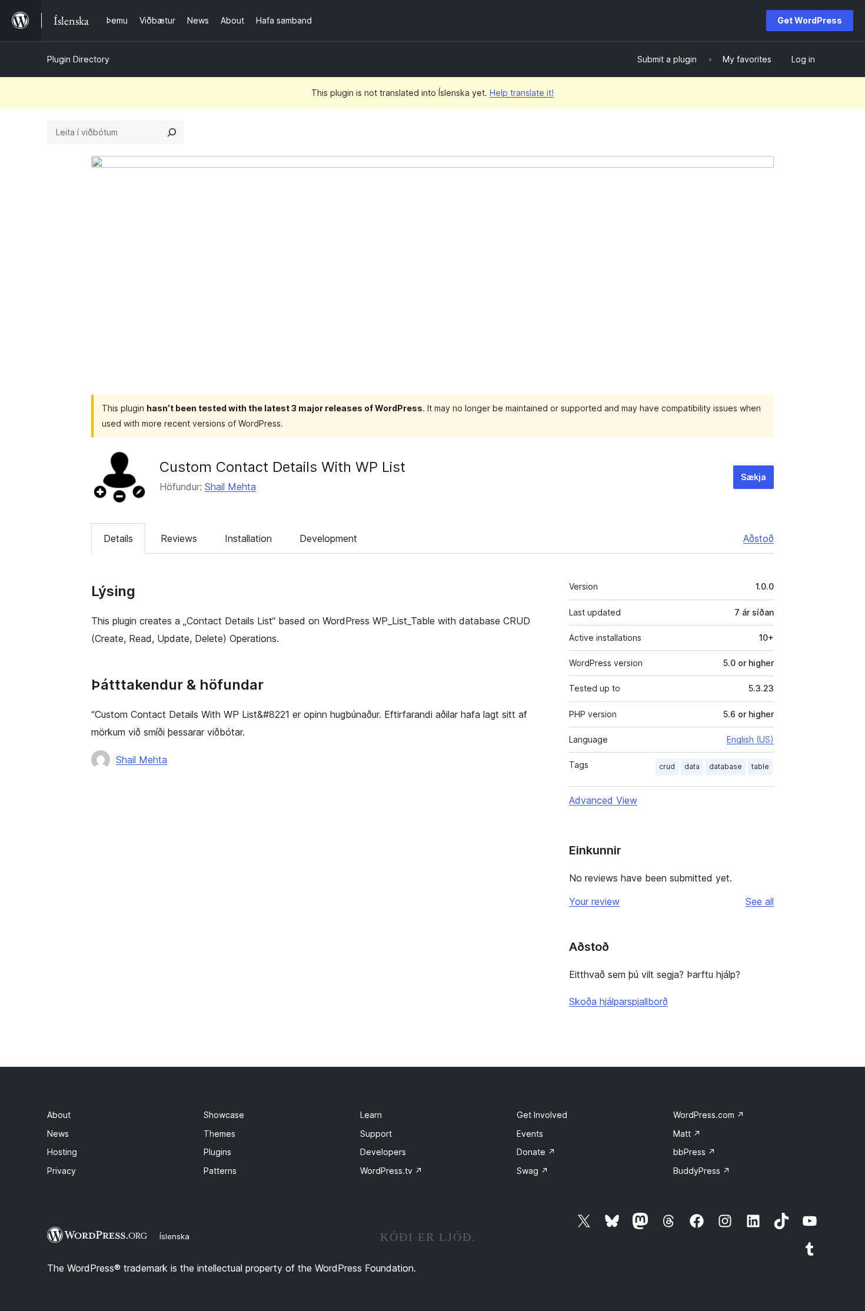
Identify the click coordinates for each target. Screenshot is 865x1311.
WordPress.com (708, 1115)
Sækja (753, 477)
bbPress (694, 1152)
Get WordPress (809, 20)
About (59, 1115)
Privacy (61, 1171)
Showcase (224, 1115)
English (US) (750, 739)
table (760, 766)
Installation (248, 538)
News (58, 1134)
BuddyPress (701, 1171)
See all (760, 901)
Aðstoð (758, 538)
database (725, 766)
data (692, 766)
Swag (532, 1171)
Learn (371, 1115)
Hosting (62, 1152)
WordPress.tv (391, 1171)
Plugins (217, 1152)
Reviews (179, 538)
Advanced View (603, 800)
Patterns (220, 1171)
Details (118, 538)
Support (376, 1134)
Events (530, 1134)
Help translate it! (522, 93)
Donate (536, 1152)
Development (328, 538)
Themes (219, 1134)
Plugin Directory (78, 59)
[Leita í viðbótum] (172, 132)
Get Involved (542, 1115)
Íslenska (174, 1236)
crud (667, 766)
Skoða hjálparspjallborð (618, 1001)
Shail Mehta (230, 487)
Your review (594, 901)
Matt (687, 1134)
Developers (383, 1152)
